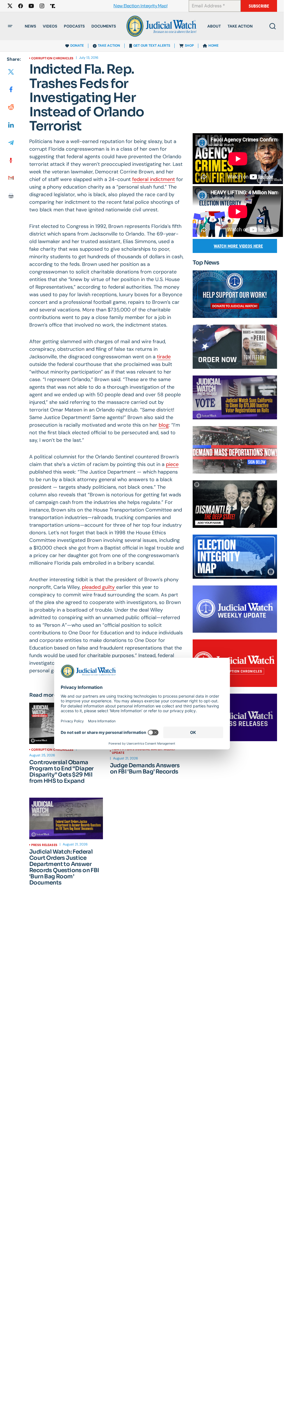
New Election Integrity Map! (140, 6)
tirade (164, 356)
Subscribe (259, 6)
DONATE (77, 45)
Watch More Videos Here (238, 246)
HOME (213, 45)
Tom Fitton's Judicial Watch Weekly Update (144, 750)
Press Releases (44, 845)
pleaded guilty (99, 587)
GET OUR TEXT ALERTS (151, 45)
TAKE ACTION (109, 45)
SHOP (189, 45)
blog (164, 425)
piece (172, 464)
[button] (10, 26)
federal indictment (153, 179)
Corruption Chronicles (52, 58)
